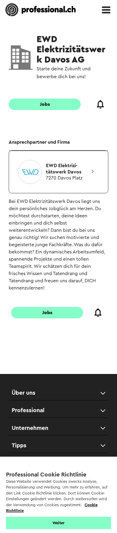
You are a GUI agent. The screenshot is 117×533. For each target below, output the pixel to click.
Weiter (58, 523)
